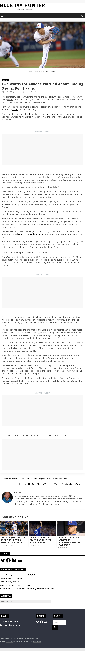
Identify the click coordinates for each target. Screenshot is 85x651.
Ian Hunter (18, 92)
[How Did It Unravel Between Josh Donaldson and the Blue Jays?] (71, 522)
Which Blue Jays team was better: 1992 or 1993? (17, 585)
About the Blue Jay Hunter (9, 621)
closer (27, 92)
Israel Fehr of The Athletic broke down (31, 234)
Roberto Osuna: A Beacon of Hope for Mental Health (41, 540)
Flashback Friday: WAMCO (9, 582)
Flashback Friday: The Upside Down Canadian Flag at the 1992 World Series (27, 588)
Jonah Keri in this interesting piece (45, 114)
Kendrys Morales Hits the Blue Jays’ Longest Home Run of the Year (34, 478)
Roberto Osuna (34, 92)
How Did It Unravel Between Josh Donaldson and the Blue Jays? (69, 541)
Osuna (15, 109)
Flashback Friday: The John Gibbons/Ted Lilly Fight (18, 575)
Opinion (5, 80)
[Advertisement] (42, 149)
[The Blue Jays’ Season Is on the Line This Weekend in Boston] (14, 522)
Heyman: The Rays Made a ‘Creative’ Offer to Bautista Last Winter (51, 484)
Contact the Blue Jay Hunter (10, 625)
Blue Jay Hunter (22, 5)
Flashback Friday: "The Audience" (12, 578)
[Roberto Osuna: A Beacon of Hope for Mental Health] (42, 522)
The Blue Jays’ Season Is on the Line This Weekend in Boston (13, 540)
